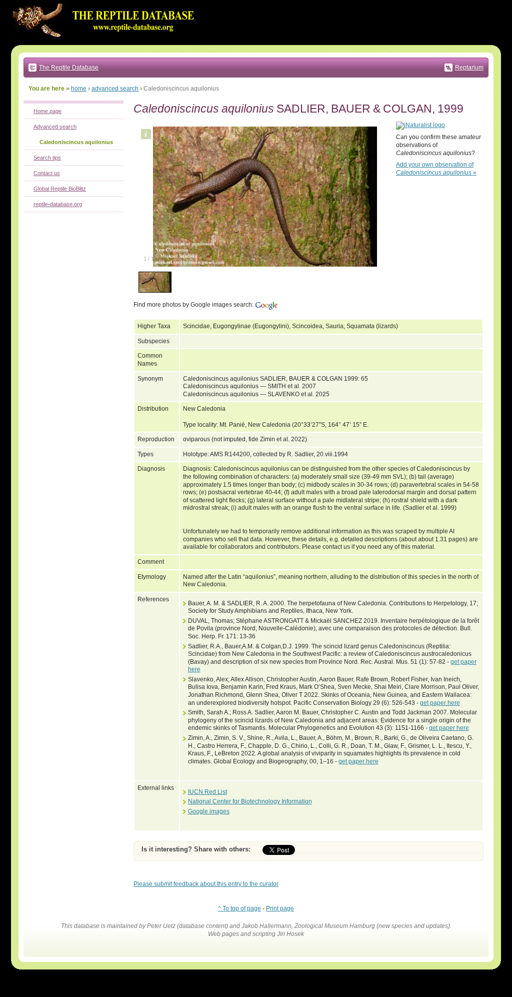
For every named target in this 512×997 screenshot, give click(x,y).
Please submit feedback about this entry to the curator (206, 883)
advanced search (115, 88)
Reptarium (469, 67)
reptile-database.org (58, 204)
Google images (209, 811)
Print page (280, 908)
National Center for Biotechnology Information (250, 801)
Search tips (47, 158)
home (78, 88)
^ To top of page (239, 908)
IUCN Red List (207, 791)
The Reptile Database (68, 67)
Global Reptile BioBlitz (60, 189)
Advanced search (55, 127)
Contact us (47, 173)
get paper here (440, 702)
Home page (48, 111)
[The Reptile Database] (106, 43)
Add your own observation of (436, 168)
